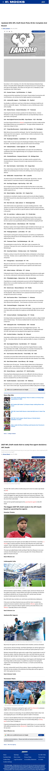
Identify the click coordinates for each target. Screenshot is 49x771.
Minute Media (9, 765)
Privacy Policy (27, 757)
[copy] (12, 31)
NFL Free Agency (12, 744)
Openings (16, 754)
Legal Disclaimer (18, 759)
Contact (26, 754)
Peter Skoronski (34, 708)
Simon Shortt (6, 454)
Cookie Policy (6, 759)
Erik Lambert (6, 28)
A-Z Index (40, 759)
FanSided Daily (7, 757)
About (4, 754)
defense (6, 607)
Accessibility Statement (30, 759)
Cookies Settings (7, 761)
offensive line (23, 726)
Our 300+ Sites (42, 754)
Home (5, 433)
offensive (32, 604)
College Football (12, 433)
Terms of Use (41, 757)
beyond (22, 122)
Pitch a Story (17, 757)
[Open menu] (3, 2)
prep (6, 490)
